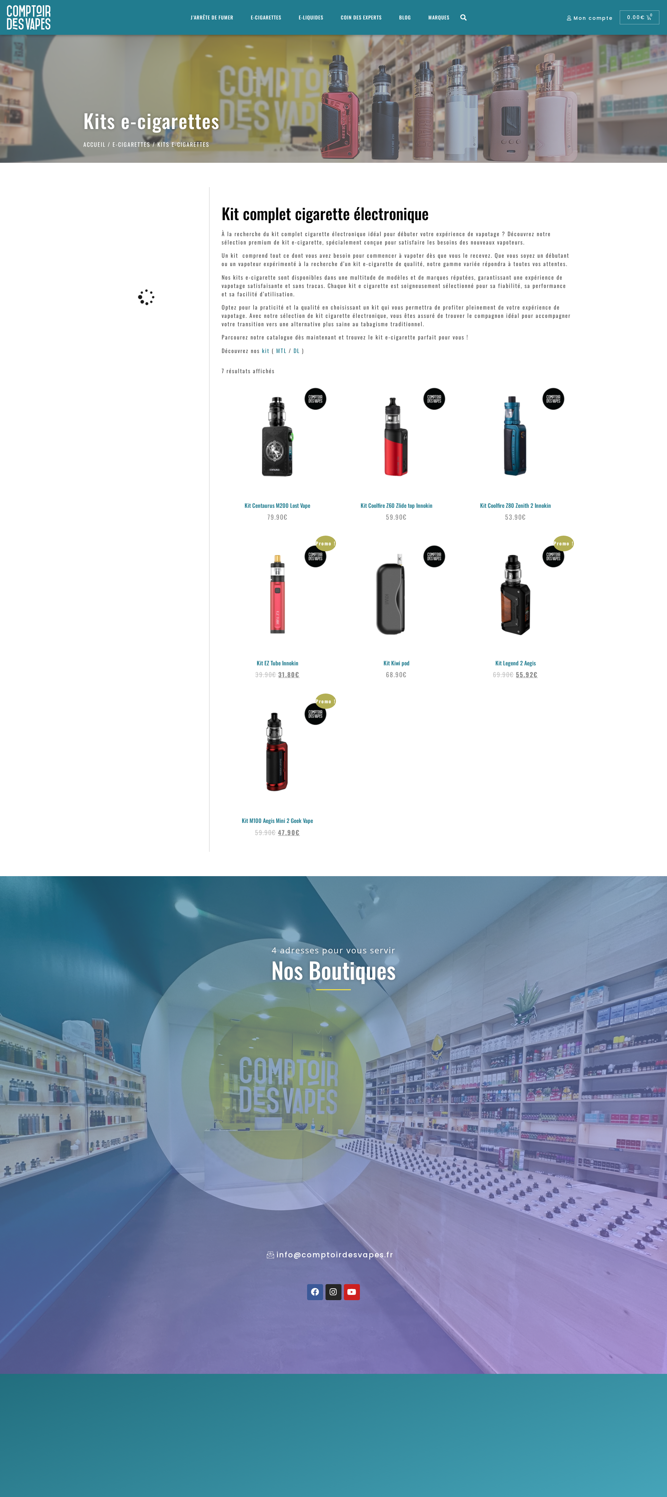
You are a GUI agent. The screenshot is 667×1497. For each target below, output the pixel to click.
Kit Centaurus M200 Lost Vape (277, 505)
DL (297, 350)
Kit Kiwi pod (397, 663)
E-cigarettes (266, 17)
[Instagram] (333, 1292)
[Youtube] (352, 1292)
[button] (464, 17)
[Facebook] (315, 1292)
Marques (439, 17)
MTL (281, 350)
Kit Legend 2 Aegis (515, 663)
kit (266, 350)
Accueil (94, 144)
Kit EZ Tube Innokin (277, 663)
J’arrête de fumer (212, 17)
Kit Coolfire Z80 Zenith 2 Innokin (515, 505)
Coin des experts (361, 17)
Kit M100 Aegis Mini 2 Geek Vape (277, 820)
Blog (405, 17)
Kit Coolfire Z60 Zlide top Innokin (397, 505)
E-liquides (311, 17)
